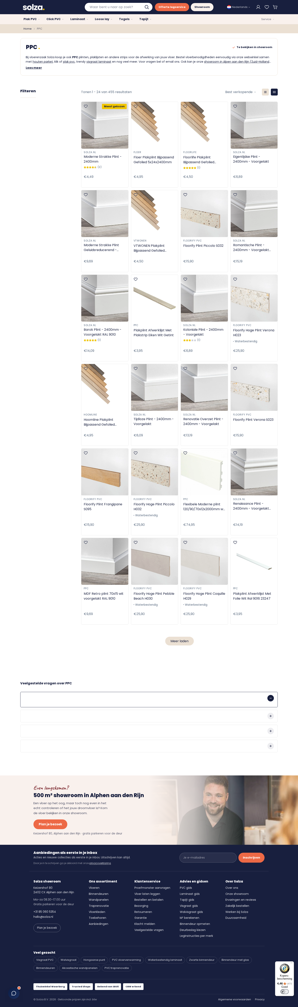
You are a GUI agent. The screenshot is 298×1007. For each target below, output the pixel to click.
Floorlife (190, 152)
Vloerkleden (97, 912)
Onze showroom (237, 894)
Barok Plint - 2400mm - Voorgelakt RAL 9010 (102, 332)
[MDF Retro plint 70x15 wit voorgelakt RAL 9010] (104, 561)
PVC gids (186, 888)
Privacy (260, 999)
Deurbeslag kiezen (193, 930)
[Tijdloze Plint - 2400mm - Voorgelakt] (154, 387)
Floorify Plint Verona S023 (253, 419)
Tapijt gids (187, 900)
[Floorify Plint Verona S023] (254, 387)
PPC (136, 325)
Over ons (231, 888)
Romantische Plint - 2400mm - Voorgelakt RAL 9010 (251, 247)
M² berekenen (189, 918)
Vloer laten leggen (147, 894)
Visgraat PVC (45, 960)
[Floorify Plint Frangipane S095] (104, 472)
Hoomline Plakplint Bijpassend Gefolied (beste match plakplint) (103, 422)
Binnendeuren (98, 894)
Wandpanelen (99, 900)
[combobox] (118, 7)
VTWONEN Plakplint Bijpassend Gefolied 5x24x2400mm (149, 248)
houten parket (43, 62)
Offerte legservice (172, 7)
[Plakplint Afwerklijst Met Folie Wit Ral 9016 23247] (254, 561)
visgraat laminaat (98, 62)
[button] (275, 7)
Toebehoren (97, 918)
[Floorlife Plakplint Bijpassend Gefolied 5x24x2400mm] (204, 125)
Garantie (140, 918)
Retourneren (143, 912)
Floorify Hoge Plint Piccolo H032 (154, 506)
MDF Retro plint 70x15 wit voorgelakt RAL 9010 (103, 596)
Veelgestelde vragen (149, 930)
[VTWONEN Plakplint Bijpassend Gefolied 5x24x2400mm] (154, 213)
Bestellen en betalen (148, 900)
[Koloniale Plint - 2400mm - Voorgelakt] (204, 298)
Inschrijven (251, 858)
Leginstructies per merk (196, 936)
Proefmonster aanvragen (152, 888)
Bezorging (141, 906)
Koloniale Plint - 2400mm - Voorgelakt (203, 332)
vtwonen (140, 240)
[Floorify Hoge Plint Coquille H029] (204, 561)
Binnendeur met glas (235, 960)
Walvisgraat (68, 960)
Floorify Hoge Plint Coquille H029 (204, 596)
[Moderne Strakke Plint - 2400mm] (104, 125)
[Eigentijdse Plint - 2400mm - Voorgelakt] (254, 125)
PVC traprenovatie (117, 968)
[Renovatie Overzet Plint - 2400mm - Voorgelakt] (204, 387)
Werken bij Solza (236, 912)
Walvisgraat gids (191, 912)
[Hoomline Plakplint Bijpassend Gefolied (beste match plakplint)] (104, 387)
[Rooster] (274, 92)
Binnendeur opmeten (195, 924)
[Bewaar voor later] (266, 7)
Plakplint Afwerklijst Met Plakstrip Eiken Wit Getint (154, 332)
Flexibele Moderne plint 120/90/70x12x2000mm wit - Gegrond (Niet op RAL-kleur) (204, 507)
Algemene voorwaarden (234, 999)
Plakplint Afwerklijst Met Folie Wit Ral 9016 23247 (252, 596)
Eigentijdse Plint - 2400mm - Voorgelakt (251, 159)
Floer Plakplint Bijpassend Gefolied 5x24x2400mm (154, 159)
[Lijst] (265, 92)
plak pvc (69, 62)
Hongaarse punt (94, 960)
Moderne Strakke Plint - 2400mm (103, 159)
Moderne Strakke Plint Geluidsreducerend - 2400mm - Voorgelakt (102, 247)
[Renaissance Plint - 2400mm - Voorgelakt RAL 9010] (254, 472)
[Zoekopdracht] (147, 7)
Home (28, 29)
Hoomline (90, 414)
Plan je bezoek (50, 824)
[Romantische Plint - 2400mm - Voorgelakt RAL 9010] (254, 213)
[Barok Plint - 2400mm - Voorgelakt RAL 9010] (104, 298)
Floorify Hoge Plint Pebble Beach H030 (154, 596)
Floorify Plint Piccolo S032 (203, 245)
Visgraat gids (189, 906)
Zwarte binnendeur (201, 960)
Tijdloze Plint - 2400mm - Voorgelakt (154, 421)
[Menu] (291, 963)
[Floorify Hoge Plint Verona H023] (254, 298)
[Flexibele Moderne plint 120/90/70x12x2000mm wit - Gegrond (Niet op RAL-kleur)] (204, 472)
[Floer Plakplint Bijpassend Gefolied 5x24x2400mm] (154, 125)
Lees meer (34, 68)
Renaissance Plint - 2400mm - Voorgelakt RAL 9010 (251, 506)
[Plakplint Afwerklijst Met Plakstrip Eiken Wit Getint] (154, 298)
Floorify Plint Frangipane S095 (103, 506)
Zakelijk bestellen (237, 906)
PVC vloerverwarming (126, 960)
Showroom (202, 7)
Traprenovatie (99, 906)
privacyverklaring (100, 863)
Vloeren (94, 888)
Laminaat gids (190, 894)
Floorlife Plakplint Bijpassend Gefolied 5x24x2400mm (198, 160)
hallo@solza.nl (43, 917)
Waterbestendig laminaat (165, 960)
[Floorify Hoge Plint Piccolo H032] (154, 472)
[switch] (285, 991)
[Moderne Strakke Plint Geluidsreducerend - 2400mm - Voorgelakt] (104, 213)
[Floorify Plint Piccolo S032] (204, 213)
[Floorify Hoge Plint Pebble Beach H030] (154, 561)
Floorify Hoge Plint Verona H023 (253, 332)
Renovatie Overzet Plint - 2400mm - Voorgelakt (203, 421)
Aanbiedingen (98, 924)
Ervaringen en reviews (240, 900)
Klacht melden (144, 924)
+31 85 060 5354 (44, 912)
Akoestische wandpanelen (80, 968)
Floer (137, 152)
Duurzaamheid (235, 918)
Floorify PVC (192, 240)
